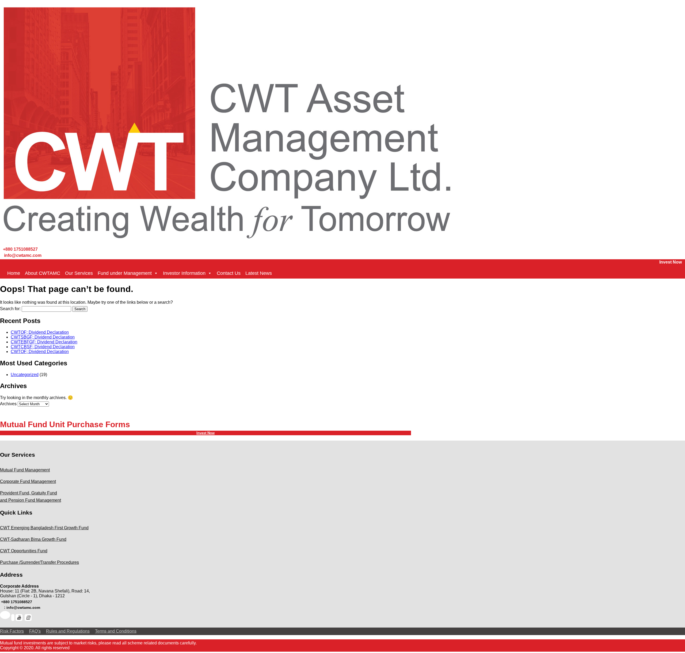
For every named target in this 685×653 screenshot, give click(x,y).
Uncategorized (25, 374)
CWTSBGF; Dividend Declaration (43, 337)
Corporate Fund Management (28, 481)
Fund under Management (125, 273)
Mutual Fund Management (25, 470)
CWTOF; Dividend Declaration (40, 332)
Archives (8, 403)
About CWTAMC (42, 273)
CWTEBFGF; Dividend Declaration (44, 342)
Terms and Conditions (115, 631)
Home (13, 273)
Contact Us (229, 273)
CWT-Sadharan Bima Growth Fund (33, 539)
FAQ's (35, 631)
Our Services (79, 273)
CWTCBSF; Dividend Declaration (43, 346)
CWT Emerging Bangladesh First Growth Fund (44, 528)
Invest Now (670, 262)
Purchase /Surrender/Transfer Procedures (39, 562)
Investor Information (184, 273)
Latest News (258, 273)
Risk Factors (12, 631)
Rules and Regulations (68, 631)
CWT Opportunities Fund (23, 551)
